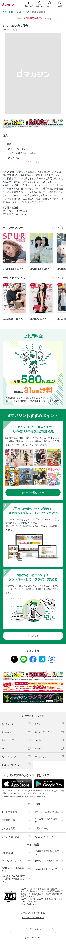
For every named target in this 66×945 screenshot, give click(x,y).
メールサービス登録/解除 (46, 820)
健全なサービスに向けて (47, 861)
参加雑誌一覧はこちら (33, 492)
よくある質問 (8, 828)
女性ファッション (15, 12)
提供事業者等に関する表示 (47, 852)
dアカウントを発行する (33, 913)
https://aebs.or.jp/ (29, 904)
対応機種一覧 (8, 820)
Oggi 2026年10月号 (13, 319)
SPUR (27, 12)
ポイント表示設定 (11, 836)
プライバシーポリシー (13, 861)
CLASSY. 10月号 (38, 319)
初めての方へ (12, 812)
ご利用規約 (7, 852)
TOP (4, 12)
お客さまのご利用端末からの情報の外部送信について (14, 878)
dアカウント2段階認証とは (13, 869)
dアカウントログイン (45, 836)
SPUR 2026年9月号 (40, 269)
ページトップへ (33, 929)
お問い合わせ (41, 828)
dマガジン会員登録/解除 (47, 812)
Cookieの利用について (46, 869)
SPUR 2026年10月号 (13, 269)
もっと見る (56, 228)
